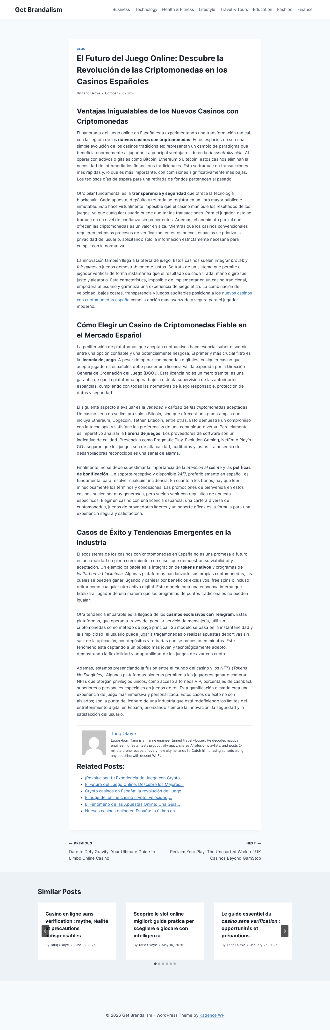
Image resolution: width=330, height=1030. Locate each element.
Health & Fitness (178, 9)
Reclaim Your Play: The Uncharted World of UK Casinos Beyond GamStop (215, 851)
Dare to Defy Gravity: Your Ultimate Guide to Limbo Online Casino (112, 851)
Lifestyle (207, 9)
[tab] (155, 963)
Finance (305, 9)
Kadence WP (212, 1015)
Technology (146, 9)
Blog (81, 49)
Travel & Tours (234, 9)
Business (121, 9)
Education (262, 9)
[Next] (284, 931)
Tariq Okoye (91, 93)
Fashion (284, 9)
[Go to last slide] (45, 931)
